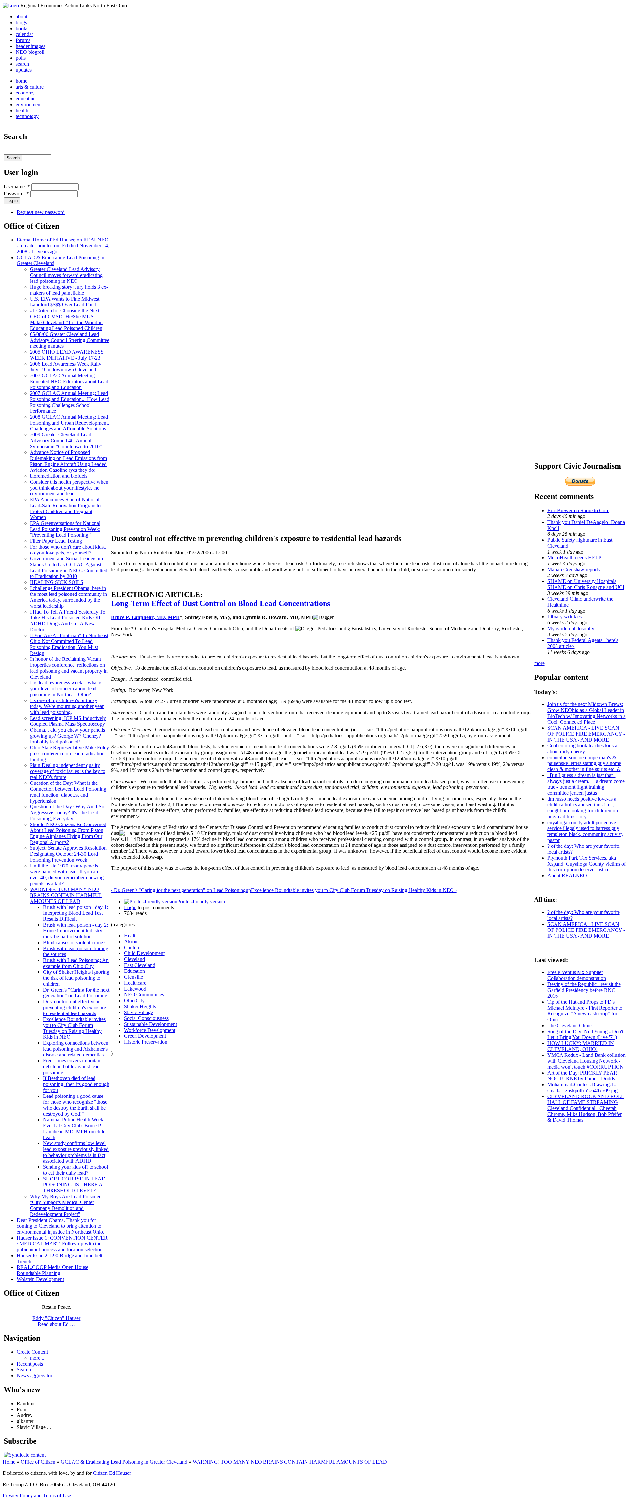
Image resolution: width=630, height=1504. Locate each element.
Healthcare (135, 983)
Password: (16, 193)
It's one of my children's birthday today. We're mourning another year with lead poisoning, (67, 706)
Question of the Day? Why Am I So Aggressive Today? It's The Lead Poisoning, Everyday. (67, 812)
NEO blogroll (30, 52)
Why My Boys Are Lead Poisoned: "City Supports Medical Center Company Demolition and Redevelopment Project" (66, 1205)
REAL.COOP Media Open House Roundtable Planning (52, 1270)
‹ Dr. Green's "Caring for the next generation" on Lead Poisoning (178, 890)
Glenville (133, 977)
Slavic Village (138, 1012)
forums (23, 40)
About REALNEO (567, 875)
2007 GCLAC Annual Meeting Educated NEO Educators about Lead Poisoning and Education (69, 381)
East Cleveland (139, 965)
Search (24, 1369)
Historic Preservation (145, 1042)
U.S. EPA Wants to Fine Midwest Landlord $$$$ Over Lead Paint (64, 301)
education (26, 98)
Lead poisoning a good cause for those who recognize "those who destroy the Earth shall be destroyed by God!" (75, 1105)
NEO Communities (144, 994)
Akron (130, 941)
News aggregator (34, 1375)
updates (24, 70)
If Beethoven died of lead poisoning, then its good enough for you (76, 1084)
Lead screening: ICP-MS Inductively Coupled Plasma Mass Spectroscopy (68, 721)
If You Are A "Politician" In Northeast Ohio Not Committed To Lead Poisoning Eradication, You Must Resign (69, 644)
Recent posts (30, 1364)
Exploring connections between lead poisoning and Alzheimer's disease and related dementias (75, 1048)
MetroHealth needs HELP (574, 557)
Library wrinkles (564, 616)
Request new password (41, 212)
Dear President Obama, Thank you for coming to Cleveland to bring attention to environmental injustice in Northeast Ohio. (60, 1226)
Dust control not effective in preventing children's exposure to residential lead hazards (74, 1007)
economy (25, 92)
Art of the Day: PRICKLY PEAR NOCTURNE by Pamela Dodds (582, 1075)
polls (21, 58)
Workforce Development (149, 1030)
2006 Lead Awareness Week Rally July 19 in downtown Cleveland (65, 366)
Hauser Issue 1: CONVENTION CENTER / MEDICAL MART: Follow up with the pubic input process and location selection (62, 1243)
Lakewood (135, 989)
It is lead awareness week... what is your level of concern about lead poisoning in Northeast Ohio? (66, 688)
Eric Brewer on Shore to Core (578, 510)
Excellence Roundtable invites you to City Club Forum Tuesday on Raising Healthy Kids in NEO (74, 1028)
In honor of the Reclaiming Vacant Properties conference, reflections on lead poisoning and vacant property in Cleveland (69, 667)
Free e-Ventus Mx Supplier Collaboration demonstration (576, 975)
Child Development (144, 953)
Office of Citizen (38, 1462)
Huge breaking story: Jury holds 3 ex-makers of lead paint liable (69, 290)
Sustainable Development (150, 1024)
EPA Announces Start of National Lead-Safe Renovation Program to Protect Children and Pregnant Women (65, 508)
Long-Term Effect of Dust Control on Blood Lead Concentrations (220, 603)
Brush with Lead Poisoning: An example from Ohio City (76, 963)
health (22, 110)
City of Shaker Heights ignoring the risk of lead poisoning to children (76, 978)
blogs (21, 22)
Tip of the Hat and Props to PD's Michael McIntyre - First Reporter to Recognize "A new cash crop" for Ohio (584, 1010)
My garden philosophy (570, 628)
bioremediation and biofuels (58, 476)
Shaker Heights (140, 1006)
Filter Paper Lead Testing (56, 541)
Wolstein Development (40, 1279)
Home (9, 1462)
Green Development (145, 1036)
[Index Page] (11, 5)
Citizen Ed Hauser (112, 1473)
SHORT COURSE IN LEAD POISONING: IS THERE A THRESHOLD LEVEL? (74, 1184)
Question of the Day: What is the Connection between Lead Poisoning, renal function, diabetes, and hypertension (69, 792)
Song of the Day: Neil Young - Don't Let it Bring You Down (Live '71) (585, 1034)
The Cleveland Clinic (569, 1025)
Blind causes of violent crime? (74, 942)
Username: (17, 186)
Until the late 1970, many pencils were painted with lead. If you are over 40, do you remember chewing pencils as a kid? (67, 874)
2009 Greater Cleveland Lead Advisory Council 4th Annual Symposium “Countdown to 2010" (66, 440)
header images (30, 46)
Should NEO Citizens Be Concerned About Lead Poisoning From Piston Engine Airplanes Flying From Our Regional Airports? (68, 833)
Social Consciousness (146, 1018)
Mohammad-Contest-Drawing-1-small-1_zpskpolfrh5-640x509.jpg (582, 1087)
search (22, 64)
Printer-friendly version (201, 901)
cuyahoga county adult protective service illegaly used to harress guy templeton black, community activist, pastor (585, 831)
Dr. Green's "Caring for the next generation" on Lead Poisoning (76, 992)
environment (29, 104)
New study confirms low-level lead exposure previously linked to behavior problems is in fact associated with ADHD (76, 1152)
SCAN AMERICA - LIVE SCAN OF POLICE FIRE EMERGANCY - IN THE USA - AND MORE (586, 733)
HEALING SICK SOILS (56, 582)
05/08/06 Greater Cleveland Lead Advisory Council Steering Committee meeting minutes (69, 340)
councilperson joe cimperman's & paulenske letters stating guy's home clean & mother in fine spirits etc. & (584, 763)
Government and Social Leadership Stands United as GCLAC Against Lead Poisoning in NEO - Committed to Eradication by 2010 (68, 567)
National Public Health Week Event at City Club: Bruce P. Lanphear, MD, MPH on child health (74, 1128)
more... (37, 1358)
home (21, 81)
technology (27, 116)
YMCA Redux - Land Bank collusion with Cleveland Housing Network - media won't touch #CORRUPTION (586, 1061)
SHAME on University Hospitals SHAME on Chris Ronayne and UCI (585, 584)
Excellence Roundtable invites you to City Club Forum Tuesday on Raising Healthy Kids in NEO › (354, 890)
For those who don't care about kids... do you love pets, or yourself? (69, 549)
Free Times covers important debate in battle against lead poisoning (72, 1066)
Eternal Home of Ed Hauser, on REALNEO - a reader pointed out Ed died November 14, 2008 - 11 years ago (63, 245)
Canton (131, 947)
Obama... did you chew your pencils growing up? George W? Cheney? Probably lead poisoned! (67, 735)
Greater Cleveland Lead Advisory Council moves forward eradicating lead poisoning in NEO (66, 275)
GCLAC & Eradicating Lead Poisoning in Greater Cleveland (124, 1462)
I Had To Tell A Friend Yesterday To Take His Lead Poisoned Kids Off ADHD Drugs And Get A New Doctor (67, 620)
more (539, 663)
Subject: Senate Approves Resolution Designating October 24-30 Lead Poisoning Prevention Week (68, 854)
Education (134, 971)
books (22, 28)
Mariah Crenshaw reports (573, 569)
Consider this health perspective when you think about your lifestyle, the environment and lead (69, 487)
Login (130, 907)
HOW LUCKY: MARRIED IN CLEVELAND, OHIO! (580, 1046)
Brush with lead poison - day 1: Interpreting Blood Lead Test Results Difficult (75, 913)
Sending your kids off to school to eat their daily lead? (75, 1170)
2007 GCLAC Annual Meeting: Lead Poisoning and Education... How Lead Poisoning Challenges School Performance (69, 402)
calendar (24, 34)
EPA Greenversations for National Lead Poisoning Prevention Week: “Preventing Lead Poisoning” (65, 529)
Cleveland (134, 959)
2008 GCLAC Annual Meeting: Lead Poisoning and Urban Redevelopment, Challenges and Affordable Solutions (69, 422)
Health (131, 935)
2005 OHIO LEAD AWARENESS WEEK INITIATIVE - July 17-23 (67, 355)
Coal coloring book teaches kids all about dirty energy (583, 748)
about (21, 16)
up (248, 890)
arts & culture (30, 87)
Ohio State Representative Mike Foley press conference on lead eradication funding (69, 753)
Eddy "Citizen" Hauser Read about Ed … (56, 1321)
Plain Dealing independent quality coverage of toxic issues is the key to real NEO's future (67, 771)
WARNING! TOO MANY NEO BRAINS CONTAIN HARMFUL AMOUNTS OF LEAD (66, 895)
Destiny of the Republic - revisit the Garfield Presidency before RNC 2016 (584, 990)
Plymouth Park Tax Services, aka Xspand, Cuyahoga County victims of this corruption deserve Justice (586, 863)
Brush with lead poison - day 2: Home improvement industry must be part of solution (75, 930)
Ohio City (134, 1000)
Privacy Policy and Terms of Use (37, 1495)
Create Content (32, 1352)
